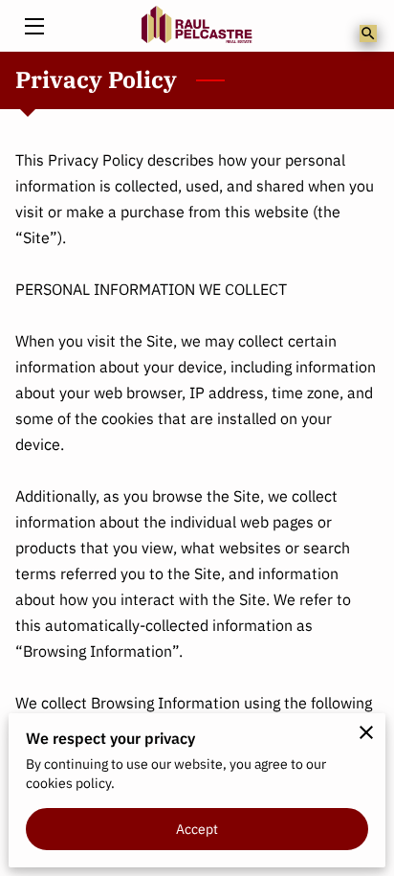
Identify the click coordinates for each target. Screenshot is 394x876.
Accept (197, 829)
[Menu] (33, 26)
